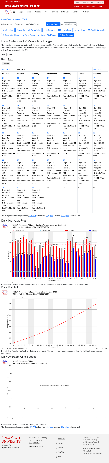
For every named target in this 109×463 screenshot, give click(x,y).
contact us (78, 7)
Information (9, 30)
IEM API (32, 215)
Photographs (35, 30)
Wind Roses (30, 35)
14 (94, 105)
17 (33, 133)
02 (18, 78)
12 (64, 105)
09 (18, 105)
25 (48, 160)
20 (79, 133)
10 (33, 105)
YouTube (61, 452)
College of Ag (6, 445)
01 (3, 78)
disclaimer (90, 7)
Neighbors (81, 30)
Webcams (86, 12)
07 (94, 78)
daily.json (49, 215)
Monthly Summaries (97, 30)
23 (18, 160)
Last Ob (22, 30)
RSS (59, 456)
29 (3, 187)
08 (3, 105)
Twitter (60, 443)
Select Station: (6, 24)
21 (94, 133)
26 (64, 160)
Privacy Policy (87, 451)
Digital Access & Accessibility (92, 453)
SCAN (24, 19)
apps (100, 7)
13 (79, 105)
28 (94, 160)
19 (64, 133)
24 (33, 160)
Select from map (70, 24)
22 (3, 160)
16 (18, 133)
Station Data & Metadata (10, 19)
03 (33, 78)
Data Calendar (67, 35)
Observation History (12, 35)
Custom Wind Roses (48, 35)
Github (60, 447)
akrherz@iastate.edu (36, 446)
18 (48, 133)
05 (64, 78)
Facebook (61, 439)
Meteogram (50, 30)
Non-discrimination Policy (91, 448)
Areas (29, 12)
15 (3, 133)
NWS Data (65, 12)
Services (76, 12)
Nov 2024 (6, 69)
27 (79, 160)
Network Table (65, 30)
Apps (21, 12)
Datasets (37, 12)
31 (33, 187)
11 (48, 105)
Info (46, 12)
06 (79, 78)
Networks (54, 12)
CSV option (65, 215)
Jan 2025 (96, 69)
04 (48, 78)
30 (18, 187)
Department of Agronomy (10, 447)
